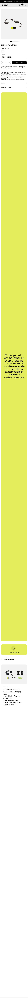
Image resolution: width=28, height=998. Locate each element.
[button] (19, 5)
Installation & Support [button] (6, 87)
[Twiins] (4, 5)
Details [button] (2, 83)
